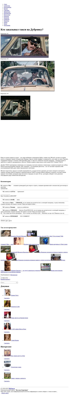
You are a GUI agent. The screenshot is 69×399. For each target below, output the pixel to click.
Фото (5, 24)
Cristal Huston (15, 340)
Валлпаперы (7, 7)
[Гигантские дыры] (7, 367)
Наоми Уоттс (15, 295)
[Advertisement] (25, 138)
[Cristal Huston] (7, 340)
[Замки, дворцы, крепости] (7, 378)
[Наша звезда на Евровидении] (7, 318)
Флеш (5, 22)
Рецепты (6, 21)
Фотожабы (7, 25)
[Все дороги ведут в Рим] (7, 356)
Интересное (7, 13)
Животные (7, 12)
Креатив (6, 16)
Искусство (7, 15)
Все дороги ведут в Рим (18, 356)
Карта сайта (5, 393)
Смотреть (7, 298)
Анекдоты (7, 5)
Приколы (6, 19)
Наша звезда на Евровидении (19, 318)
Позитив (6, 18)
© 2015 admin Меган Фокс (18, 329)
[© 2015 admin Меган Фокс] (7, 329)
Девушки (6, 10)
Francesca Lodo (15, 306)
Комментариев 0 (5, 279)
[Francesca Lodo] (7, 306)
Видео (6, 8)
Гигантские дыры (16, 367)
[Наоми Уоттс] (7, 295)
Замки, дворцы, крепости (18, 378)
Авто (5, 4)
